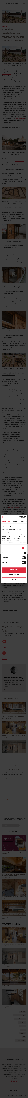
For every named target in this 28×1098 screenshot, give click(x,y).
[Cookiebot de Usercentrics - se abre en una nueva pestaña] (19, 517)
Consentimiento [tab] (6, 521)
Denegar (14, 579)
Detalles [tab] (15, 521)
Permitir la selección (14, 574)
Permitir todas (14, 569)
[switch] (24, 553)
